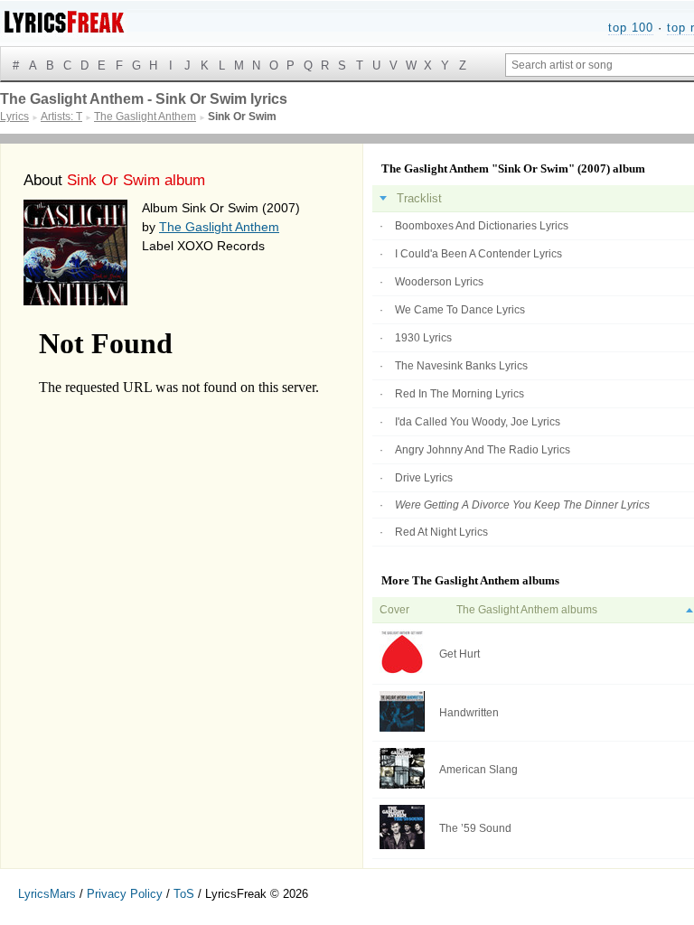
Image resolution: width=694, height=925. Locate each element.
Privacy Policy (125, 894)
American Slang (478, 769)
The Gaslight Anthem (219, 227)
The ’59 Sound (475, 828)
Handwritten (469, 712)
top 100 (630, 27)
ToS (184, 894)
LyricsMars (47, 894)
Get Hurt (459, 654)
